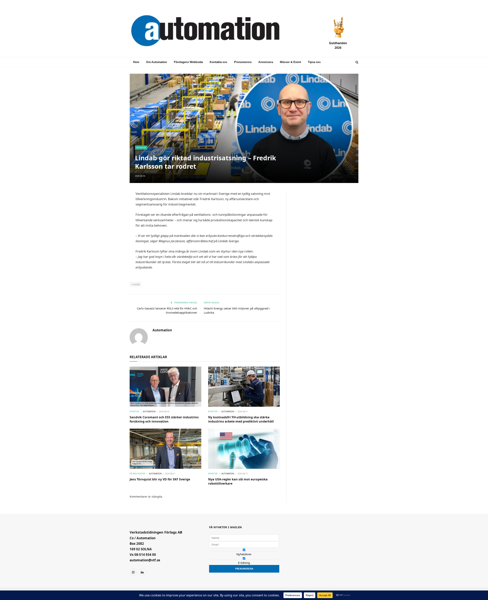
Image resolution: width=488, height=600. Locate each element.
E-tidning (244, 563)
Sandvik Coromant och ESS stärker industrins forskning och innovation (164, 419)
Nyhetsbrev (243, 554)
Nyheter (141, 147)
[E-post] (116, 204)
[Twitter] (116, 231)
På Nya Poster (137, 473)
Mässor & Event (290, 62)
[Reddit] (116, 249)
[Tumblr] (116, 240)
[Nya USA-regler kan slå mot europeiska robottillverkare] (244, 449)
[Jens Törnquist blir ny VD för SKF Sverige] (165, 449)
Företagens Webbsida (188, 62)
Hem (136, 62)
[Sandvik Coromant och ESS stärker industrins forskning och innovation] (165, 387)
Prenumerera (242, 62)
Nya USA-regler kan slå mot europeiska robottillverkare (238, 481)
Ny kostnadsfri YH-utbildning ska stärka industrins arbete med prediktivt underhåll (241, 419)
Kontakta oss (218, 62)
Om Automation (156, 62)
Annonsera (265, 62)
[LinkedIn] (116, 222)
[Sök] (356, 62)
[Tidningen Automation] (211, 31)
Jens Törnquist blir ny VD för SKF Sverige (160, 479)
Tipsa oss (314, 62)
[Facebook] (116, 213)
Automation (162, 330)
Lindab (136, 284)
